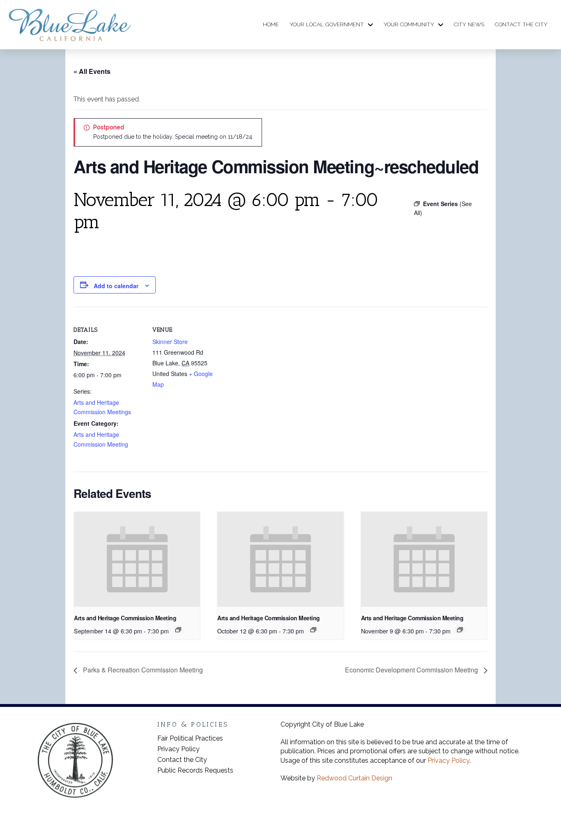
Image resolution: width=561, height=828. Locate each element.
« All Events (92, 71)
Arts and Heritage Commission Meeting (125, 618)
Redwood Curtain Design (354, 778)
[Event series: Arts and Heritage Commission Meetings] (178, 629)
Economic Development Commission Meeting (412, 669)
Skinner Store (170, 341)
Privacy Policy (448, 760)
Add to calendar (116, 286)
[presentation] (137, 559)
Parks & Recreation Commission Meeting (142, 669)
